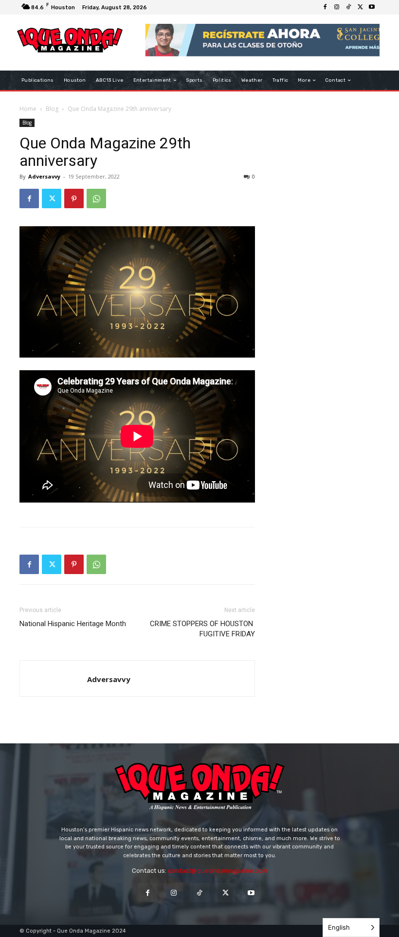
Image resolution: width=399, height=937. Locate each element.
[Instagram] (337, 7)
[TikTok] (348, 7)
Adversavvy (44, 176)
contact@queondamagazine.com (218, 870)
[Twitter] (360, 7)
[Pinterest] (74, 198)
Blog (52, 109)
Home (27, 109)
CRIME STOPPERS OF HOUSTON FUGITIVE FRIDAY (202, 628)
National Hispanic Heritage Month (72, 623)
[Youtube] (372, 7)
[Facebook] (325, 7)
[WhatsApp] (96, 198)
